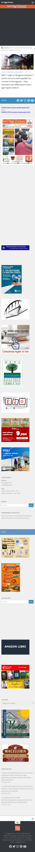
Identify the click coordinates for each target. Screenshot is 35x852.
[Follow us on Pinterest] (28, 100)
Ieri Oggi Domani (7, 2)
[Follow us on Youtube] (32, 100)
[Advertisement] (17, 27)
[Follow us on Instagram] (25, 100)
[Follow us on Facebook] (18, 100)
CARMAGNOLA (18, 72)
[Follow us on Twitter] (21, 100)
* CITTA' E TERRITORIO (7, 72)
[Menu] (32, 2)
